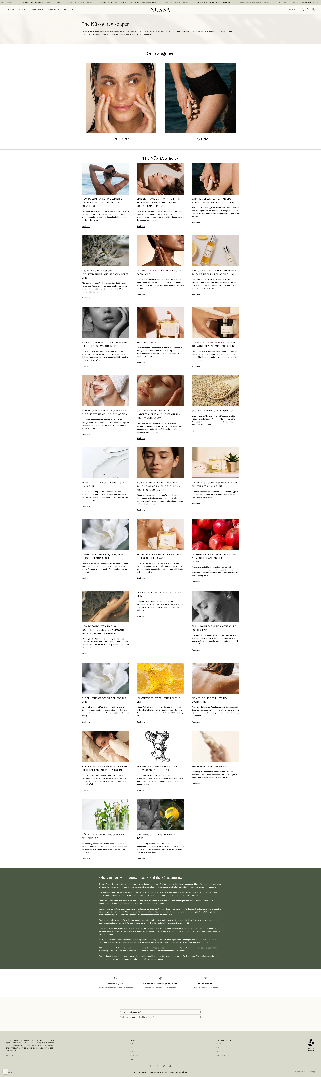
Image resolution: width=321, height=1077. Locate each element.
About (217, 1047)
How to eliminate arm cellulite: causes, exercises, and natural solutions (102, 202)
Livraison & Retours (167, 1072)
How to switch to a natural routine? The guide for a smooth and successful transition (103, 630)
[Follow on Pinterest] (164, 1066)
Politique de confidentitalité (148, 1072)
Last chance (53, 9)
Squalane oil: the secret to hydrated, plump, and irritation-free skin (105, 274)
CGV (134, 1072)
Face (131, 1047)
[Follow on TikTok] (170, 1066)
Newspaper (68, 9)
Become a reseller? (222, 1056)
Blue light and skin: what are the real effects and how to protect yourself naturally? (158, 202)
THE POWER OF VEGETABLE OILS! (210, 766)
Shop (131, 1043)
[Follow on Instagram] (157, 1066)
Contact (218, 1043)
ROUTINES (23, 9)
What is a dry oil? (148, 342)
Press (132, 1060)
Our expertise (37, 9)
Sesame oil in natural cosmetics (213, 410)
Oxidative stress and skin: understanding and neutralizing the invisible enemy (158, 414)
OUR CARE (10, 9)
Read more (86, 226)
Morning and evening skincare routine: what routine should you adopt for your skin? (159, 486)
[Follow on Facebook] (150, 1066)
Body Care (200, 139)
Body (131, 1051)
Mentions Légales (182, 1072)
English (291, 9)
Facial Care (121, 139)
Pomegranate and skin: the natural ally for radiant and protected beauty (215, 558)
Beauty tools (134, 1056)
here (175, 988)
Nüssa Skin (113, 951)
